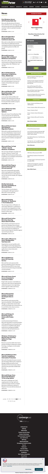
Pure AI (24, 445)
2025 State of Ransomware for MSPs (34, 152)
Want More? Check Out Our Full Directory (36, 35)
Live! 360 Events (24, 437)
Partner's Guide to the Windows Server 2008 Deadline (35, 104)
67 (8, 401)
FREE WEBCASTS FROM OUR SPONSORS (36, 125)
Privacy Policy (36, 54)
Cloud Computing (4, 6)
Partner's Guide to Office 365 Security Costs (36, 107)
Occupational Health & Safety (24, 443)
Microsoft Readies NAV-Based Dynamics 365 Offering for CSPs (9, 93)
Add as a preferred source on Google (28, 2)
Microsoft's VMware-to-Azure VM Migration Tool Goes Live (9, 240)
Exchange (26, 6)
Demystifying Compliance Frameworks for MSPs (35, 156)
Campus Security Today (24, 432)
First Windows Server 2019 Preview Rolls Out (9, 20)
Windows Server (44, 6)
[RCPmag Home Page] (8, 3)
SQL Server (37, 6)
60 (9, 399)
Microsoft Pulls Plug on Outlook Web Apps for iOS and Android (9, 167)
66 (20, 399)
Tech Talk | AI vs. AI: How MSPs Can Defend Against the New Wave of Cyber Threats (36, 142)
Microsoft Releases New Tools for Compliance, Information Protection (9, 356)
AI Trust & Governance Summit (33, 128)
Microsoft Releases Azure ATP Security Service (7, 259)
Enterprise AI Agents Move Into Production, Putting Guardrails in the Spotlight (36, 95)
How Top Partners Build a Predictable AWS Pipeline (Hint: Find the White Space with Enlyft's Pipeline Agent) (35, 133)
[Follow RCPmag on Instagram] (39, 2)
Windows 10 (12, 6)
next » (14, 401)
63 (14, 399)
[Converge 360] (24, 417)
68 (10, 401)
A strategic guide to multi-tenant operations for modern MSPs (36, 160)
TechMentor (24, 452)
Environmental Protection (24, 436)
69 (12, 401)
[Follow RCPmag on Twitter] (35, 2)
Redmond (24, 446)
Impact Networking (36, 27)
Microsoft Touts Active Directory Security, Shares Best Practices (8, 220)
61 (11, 399)
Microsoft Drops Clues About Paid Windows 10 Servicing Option (8, 377)
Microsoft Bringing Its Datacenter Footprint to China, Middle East (9, 74)
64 (16, 399)
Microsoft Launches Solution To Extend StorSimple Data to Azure (8, 296)
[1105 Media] (24, 422)
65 (18, 399)
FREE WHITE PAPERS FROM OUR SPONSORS (36, 149)
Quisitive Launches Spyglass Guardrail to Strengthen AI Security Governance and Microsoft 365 (35, 82)
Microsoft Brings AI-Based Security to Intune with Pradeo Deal (8, 316)
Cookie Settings (28, 469)
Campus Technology (24, 434)
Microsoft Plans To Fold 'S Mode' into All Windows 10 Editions (9, 148)
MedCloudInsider (24, 441)
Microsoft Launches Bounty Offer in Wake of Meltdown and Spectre (9, 57)
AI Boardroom (24, 426)
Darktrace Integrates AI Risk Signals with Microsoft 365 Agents (35, 77)
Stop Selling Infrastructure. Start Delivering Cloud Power (36, 138)
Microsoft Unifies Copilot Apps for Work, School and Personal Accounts (35, 91)
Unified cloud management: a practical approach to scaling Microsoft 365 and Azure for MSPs (35, 165)
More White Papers (31, 169)
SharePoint (31, 6)
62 (12, 399)
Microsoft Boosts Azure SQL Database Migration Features (9, 127)
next (44, 22)
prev (29, 22)
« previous (4, 399)
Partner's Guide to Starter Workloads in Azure (35, 114)
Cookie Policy (9, 466)
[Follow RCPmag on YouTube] (41, 2)
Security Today (24, 448)
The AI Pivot (24, 456)
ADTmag (24, 428)
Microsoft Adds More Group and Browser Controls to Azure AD (8, 38)
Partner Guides (36, 99)
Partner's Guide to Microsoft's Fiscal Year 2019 (35, 118)
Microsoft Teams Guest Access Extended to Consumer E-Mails (9, 278)
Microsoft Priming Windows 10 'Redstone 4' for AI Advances (9, 201)
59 (7, 399)
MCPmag (24, 439)
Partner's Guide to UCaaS (32, 110)
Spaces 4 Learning (24, 450)
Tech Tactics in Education (24, 454)
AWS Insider (24, 430)
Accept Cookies (39, 469)
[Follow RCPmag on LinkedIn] (33, 2)
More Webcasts (31, 145)
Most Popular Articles (36, 73)
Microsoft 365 (19, 6)
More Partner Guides (32, 121)
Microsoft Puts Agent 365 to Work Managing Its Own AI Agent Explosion (35, 87)
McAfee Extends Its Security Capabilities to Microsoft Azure (9, 185)
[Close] (42, 459)
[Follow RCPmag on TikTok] (37, 2)
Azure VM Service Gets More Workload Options (9, 110)
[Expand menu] (46, 2)
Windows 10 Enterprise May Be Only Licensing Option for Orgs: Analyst (9, 338)
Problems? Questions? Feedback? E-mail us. (24, 472)
